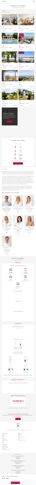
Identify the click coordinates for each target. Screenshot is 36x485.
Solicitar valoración (5, 447)
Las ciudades (4, 438)
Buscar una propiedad (15, 482)
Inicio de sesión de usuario (6, 449)
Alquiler (3, 436)
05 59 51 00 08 (18, 463)
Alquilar (20, 143)
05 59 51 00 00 (18, 458)
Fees (19, 438)
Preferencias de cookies (22, 440)
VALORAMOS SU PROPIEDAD (18, 163)
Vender (3, 437)
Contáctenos (4, 448)
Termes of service (21, 437)
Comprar (4, 3)
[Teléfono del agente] (6, 213)
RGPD (19, 436)
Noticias (3, 442)
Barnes (3, 441)
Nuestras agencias (5, 440)
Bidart (7, 3)
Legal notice (20, 435)
